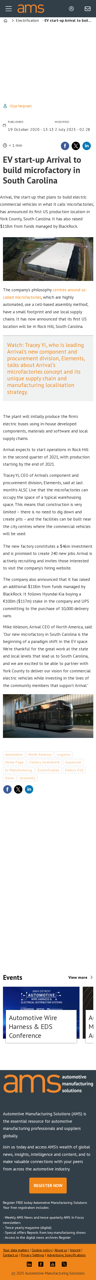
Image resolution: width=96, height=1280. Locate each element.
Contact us (10, 1255)
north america (40, 754)
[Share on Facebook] (65, 145)
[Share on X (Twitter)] (75, 145)
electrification (48, 770)
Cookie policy (42, 1250)
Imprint (75, 1250)
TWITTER (65, 1264)
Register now (48, 1185)
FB (42, 1264)
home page (14, 762)
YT (54, 1264)
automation (14, 754)
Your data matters (16, 1250)
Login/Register (72, 9)
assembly (27, 778)
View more (77, 977)
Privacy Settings (32, 1255)
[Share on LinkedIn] (86, 145)
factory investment (45, 762)
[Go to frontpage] (30, 8)
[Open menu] (8, 8)
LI (30, 1264)
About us (60, 1250)
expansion (73, 762)
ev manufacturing (18, 770)
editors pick (74, 770)
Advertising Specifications (66, 1255)
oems (9, 778)
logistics (63, 754)
